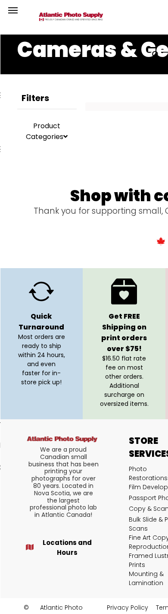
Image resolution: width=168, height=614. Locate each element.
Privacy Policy (127, 607)
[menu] (13, 10)
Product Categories (44, 131)
